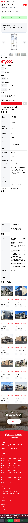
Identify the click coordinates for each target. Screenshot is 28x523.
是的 (10, 520)
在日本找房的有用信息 (6, 491)
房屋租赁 (8, 1)
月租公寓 (12, 493)
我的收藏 (3, 488)
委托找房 (15, 488)
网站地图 (3, 500)
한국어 (20, 445)
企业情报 (3, 506)
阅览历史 (9, 488)
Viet (8, 449)
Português (13, 449)
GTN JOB (3, 509)
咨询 (11, 103)
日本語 (3, 445)
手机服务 (14, 1)
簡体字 (14, 445)
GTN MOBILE (10, 506)
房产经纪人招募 (4, 493)
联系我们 (14, 421)
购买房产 (18, 493)
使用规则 (9, 500)
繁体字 (3, 449)
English (9, 445)
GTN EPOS (17, 506)
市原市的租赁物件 (16, 11)
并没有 (17, 520)
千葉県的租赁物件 (7, 11)
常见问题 (15, 491)
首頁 (2, 11)
